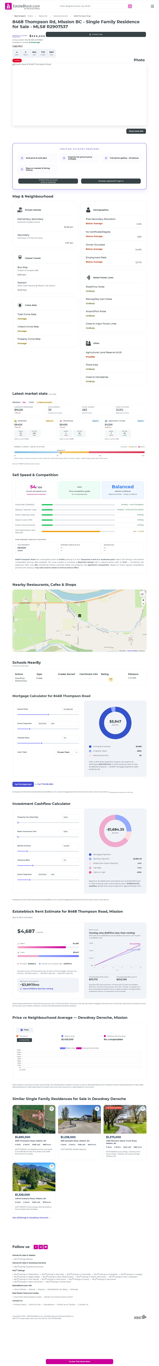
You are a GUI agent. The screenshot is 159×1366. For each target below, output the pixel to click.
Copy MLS (17, 46)
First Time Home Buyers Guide (27, 1297)
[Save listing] (51, 1108)
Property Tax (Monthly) (27, 817)
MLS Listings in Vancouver (104, 1279)
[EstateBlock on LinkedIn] (41, 1247)
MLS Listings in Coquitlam (106, 1274)
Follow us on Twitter (66, 1305)
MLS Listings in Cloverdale (79, 1274)
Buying (41, 1289)
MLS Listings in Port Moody (26, 1279)
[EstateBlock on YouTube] (45, 1247)
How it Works (20, 1289)
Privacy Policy (20, 1305)
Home (30, 16)
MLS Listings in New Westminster (58, 1277)
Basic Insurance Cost (26, 831)
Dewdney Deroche (61, 16)
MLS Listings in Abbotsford (26, 1274)
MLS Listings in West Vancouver (28, 1282)
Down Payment (24, 723)
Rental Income (24, 846)
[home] (22, 6)
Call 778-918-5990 (45, 784)
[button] (79, 618)
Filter (26, 1030)
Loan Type (22, 752)
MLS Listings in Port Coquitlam (123, 1277)
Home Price (22, 709)
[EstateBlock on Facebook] (36, 1247)
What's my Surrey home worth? (58, 1297)
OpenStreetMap (132, 651)
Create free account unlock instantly (48, 181)
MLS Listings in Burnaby (53, 1274)
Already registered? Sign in (110, 181)
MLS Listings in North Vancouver (91, 1277)
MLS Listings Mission (23, 1259)
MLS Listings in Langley (131, 1274)
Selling (32, 1289)
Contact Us (83, 1305)
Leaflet (123, 651)
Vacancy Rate (23, 860)
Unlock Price (25, 1040)
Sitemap (74, 1289)
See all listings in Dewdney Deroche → (31, 1218)
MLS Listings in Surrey (79, 1279)
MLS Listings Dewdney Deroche (28, 1267)
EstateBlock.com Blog (57, 1289)
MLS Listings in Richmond (54, 1279)
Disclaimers (49, 1305)
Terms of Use (35, 1305)
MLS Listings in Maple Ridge (27, 1277)
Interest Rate (23, 738)
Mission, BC (43, 16)
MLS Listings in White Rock (58, 1282)
